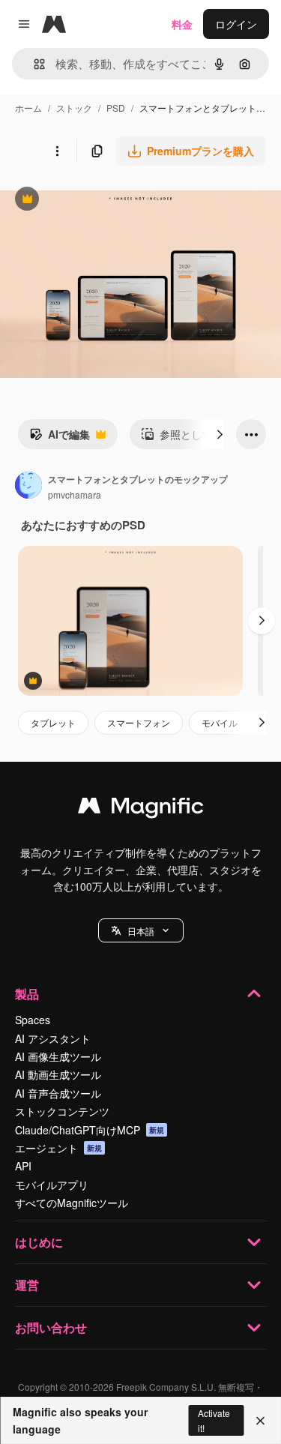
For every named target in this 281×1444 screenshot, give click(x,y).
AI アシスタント (53, 1038)
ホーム (28, 107)
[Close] (260, 1421)
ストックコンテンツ (62, 1111)
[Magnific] (141, 809)
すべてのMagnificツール (71, 1202)
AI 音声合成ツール (58, 1093)
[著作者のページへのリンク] (28, 487)
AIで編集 (59, 438)
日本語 (140, 930)
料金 (182, 23)
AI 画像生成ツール (58, 1056)
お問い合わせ (51, 1327)
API (23, 1165)
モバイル (220, 722)
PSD (115, 107)
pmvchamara (74, 494)
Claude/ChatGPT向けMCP (89, 1129)
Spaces (32, 1019)
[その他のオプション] (57, 151)
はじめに (39, 1242)
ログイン (236, 23)
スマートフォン (138, 722)
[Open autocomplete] (33, 64)
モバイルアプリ (51, 1184)
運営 (27, 1284)
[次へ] (219, 434)
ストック (74, 107)
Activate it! (214, 1420)
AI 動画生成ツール (58, 1074)
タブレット (53, 722)
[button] (141, 930)
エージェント (58, 1147)
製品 (27, 993)
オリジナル (103, 200)
